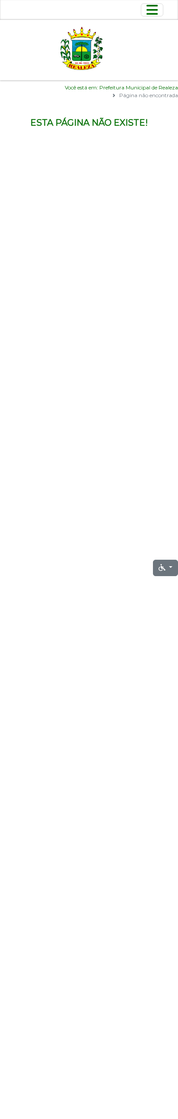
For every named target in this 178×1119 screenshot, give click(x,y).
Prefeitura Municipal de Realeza (138, 87)
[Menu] (152, 9)
